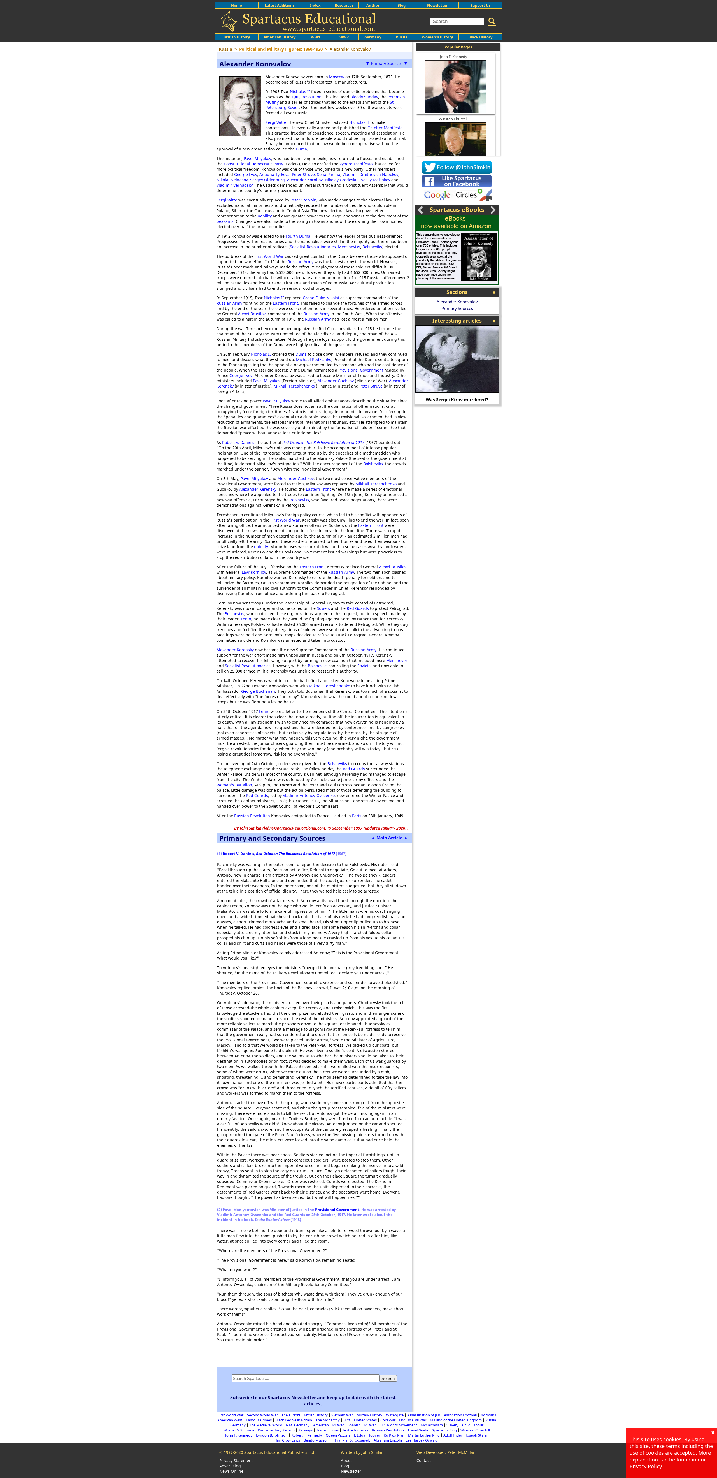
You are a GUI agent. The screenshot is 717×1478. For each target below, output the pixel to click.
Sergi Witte (276, 122)
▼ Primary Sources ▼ (387, 63)
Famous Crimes (259, 1420)
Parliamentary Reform (276, 1430)
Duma (301, 149)
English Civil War (412, 1420)
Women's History (437, 37)
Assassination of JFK (423, 1414)
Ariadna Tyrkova (274, 174)
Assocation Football (460, 1414)
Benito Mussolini (317, 1440)
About (346, 1460)
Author (373, 5)
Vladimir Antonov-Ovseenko (309, 795)
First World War (269, 256)
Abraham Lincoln (388, 1440)
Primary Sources (457, 308)
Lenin (246, 619)
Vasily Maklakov (375, 179)
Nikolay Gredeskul (342, 179)
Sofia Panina (328, 174)
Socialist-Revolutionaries (313, 246)
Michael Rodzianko (313, 359)
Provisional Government (360, 370)
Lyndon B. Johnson (272, 1435)
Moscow (336, 76)
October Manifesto (384, 127)
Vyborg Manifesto (356, 163)
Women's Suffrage (239, 1430)
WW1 (315, 37)
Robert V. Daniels (238, 442)
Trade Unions (327, 1430)
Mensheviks (349, 246)
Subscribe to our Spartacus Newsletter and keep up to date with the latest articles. (313, 1400)
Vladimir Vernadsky (235, 185)
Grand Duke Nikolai (321, 297)
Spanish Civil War (362, 1425)
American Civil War (328, 1425)
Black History (480, 37)
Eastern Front (318, 489)
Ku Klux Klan (394, 1435)
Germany (372, 37)
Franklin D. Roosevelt (352, 1440)
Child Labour (472, 1425)
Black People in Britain (293, 1420)
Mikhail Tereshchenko (294, 386)
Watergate (395, 1414)
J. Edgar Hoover (367, 1435)
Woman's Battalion (234, 784)
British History (316, 1414)
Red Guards (358, 608)
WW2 (344, 37)
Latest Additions (279, 5)
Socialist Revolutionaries (248, 665)
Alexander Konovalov (457, 301)
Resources (344, 5)
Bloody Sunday (364, 96)
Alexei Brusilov (252, 313)
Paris (356, 815)
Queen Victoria (338, 1435)
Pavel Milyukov (257, 158)
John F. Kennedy (453, 56)
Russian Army (300, 261)
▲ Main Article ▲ (389, 837)
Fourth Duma (298, 236)
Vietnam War (342, 1414)
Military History (369, 1414)
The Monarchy (328, 1420)
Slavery (452, 1425)
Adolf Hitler (452, 1435)
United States (365, 1420)
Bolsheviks (372, 246)
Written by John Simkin (362, 1452)
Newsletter (437, 5)
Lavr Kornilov (254, 572)
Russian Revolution (252, 815)
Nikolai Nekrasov (232, 179)
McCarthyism (432, 1425)
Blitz (346, 1420)
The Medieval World (265, 1425)
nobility (265, 216)
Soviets (323, 608)
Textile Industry (355, 1430)
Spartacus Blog (444, 1430)
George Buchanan (258, 691)
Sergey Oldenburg (267, 179)
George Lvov (245, 174)
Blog (401, 5)
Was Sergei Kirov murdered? (422, 400)
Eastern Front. (286, 303)
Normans (488, 1414)
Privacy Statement (236, 1460)
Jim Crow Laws (288, 1440)
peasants (225, 221)
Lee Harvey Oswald (421, 1440)
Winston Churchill (453, 118)
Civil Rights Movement (398, 1425)
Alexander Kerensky (257, 489)
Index (315, 5)
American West (229, 1420)
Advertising (230, 1465)
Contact (423, 1460)
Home (236, 5)
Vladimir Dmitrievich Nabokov (370, 174)
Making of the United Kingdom (456, 1420)
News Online (231, 1471)
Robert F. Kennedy (306, 1435)
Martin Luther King (424, 1435)
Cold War (387, 1420)
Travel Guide (418, 1430)
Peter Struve (303, 174)
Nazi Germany (297, 1425)
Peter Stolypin (303, 200)
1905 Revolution (307, 96)
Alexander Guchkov (336, 380)
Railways (305, 1430)
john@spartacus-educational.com (294, 828)
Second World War (262, 1414)
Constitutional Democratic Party (253, 163)
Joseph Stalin (477, 1435)
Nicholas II (300, 91)
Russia (402, 37)
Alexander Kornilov (305, 179)
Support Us (480, 5)
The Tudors (290, 1414)
